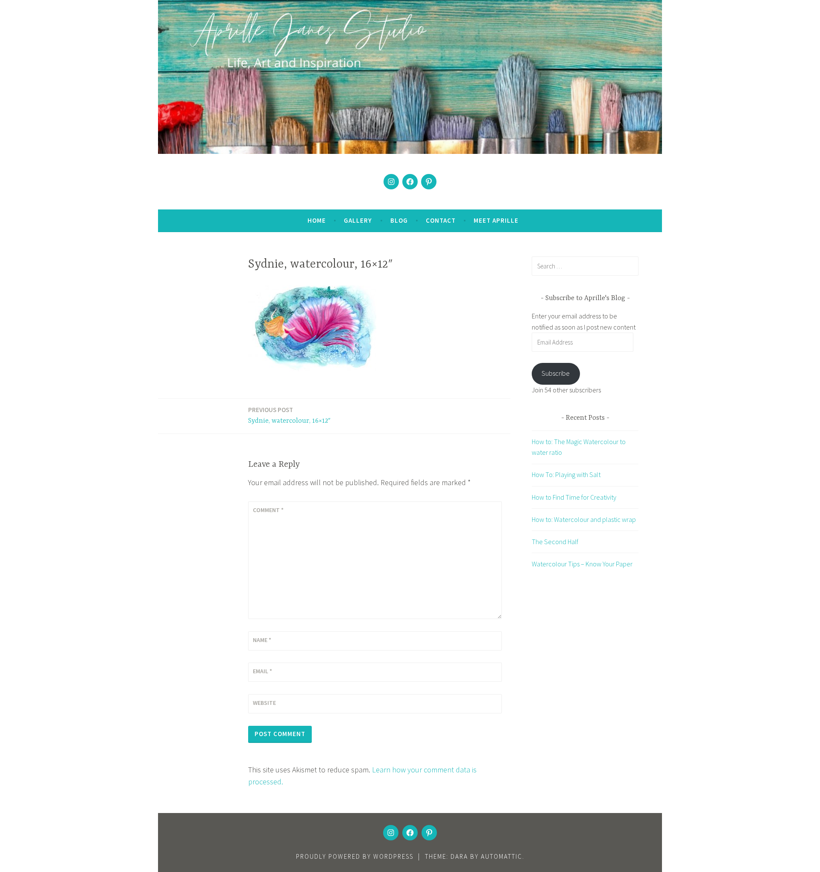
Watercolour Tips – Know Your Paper (582, 564)
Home (317, 220)
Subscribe (556, 373)
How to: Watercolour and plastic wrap (584, 519)
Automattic (501, 856)
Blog (399, 220)
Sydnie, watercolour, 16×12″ (289, 415)
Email (262, 671)
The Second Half (555, 541)
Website (264, 703)
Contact (441, 220)
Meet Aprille (496, 220)
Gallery (358, 220)
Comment (268, 510)
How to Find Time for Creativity (574, 497)
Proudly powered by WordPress (354, 856)
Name (262, 640)
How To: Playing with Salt (566, 474)
